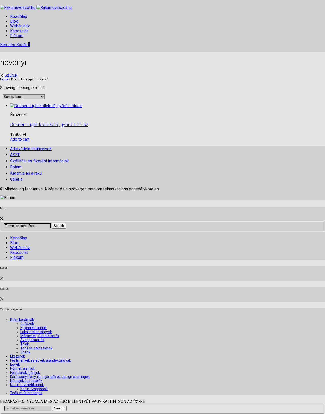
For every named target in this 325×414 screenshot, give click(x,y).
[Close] (1, 218)
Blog (14, 21)
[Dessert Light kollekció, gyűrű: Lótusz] (46, 105)
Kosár (23, 44)
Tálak (24, 344)
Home (4, 79)
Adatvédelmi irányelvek (31, 148)
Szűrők (10, 75)
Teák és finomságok (26, 393)
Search (59, 226)
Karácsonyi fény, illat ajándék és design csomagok (50, 377)
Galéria (16, 179)
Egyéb (15, 364)
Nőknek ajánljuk (22, 368)
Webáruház (20, 26)
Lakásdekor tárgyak (36, 332)
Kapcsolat (19, 30)
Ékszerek (17, 356)
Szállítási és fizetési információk (39, 161)
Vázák (25, 352)
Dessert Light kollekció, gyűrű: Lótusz (49, 124)
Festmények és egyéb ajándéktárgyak (40, 360)
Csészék (27, 324)
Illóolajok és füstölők (26, 381)
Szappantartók (32, 340)
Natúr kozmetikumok (27, 385)
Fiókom (16, 35)
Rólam (15, 167)
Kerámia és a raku (26, 173)
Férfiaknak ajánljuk (25, 372)
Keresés (8, 44)
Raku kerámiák (22, 320)
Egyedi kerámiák (33, 328)
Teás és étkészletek (36, 348)
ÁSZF (15, 154)
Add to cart (19, 139)
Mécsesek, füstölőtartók (39, 336)
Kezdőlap (18, 16)
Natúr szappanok (34, 389)
